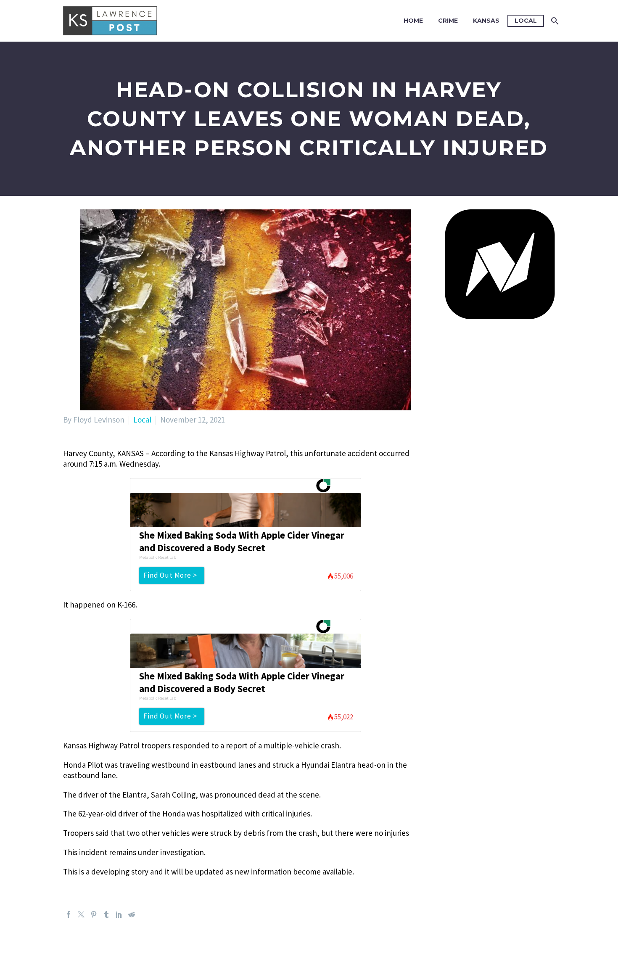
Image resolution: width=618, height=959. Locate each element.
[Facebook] (68, 914)
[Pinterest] (93, 914)
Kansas (486, 20)
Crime (448, 20)
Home (413, 20)
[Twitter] (81, 914)
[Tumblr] (106, 914)
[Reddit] (131, 914)
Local (526, 20)
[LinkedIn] (119, 914)
